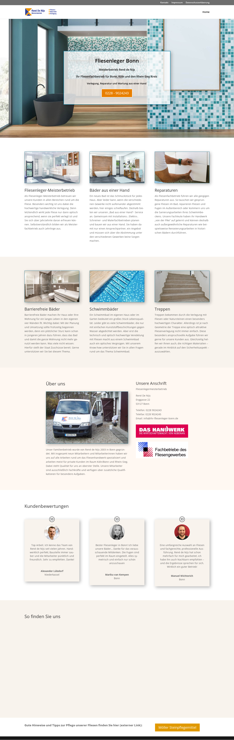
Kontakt (164, 3)
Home (206, 12)
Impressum (177, 3)
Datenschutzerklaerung (198, 3)
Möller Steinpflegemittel (177, 727)
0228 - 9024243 (117, 93)
